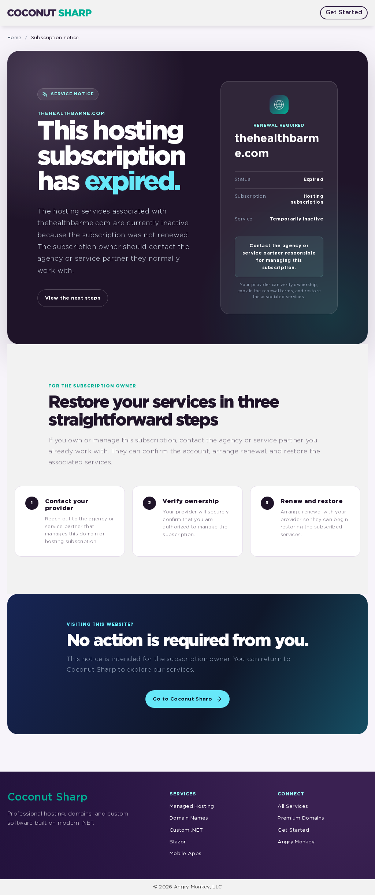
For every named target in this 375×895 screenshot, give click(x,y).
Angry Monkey (296, 842)
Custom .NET (186, 830)
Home (14, 38)
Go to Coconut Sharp (182, 699)
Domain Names (189, 818)
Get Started (344, 12)
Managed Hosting (192, 806)
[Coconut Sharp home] (49, 12)
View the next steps (72, 298)
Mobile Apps (186, 853)
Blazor (178, 842)
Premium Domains (301, 818)
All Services (293, 806)
